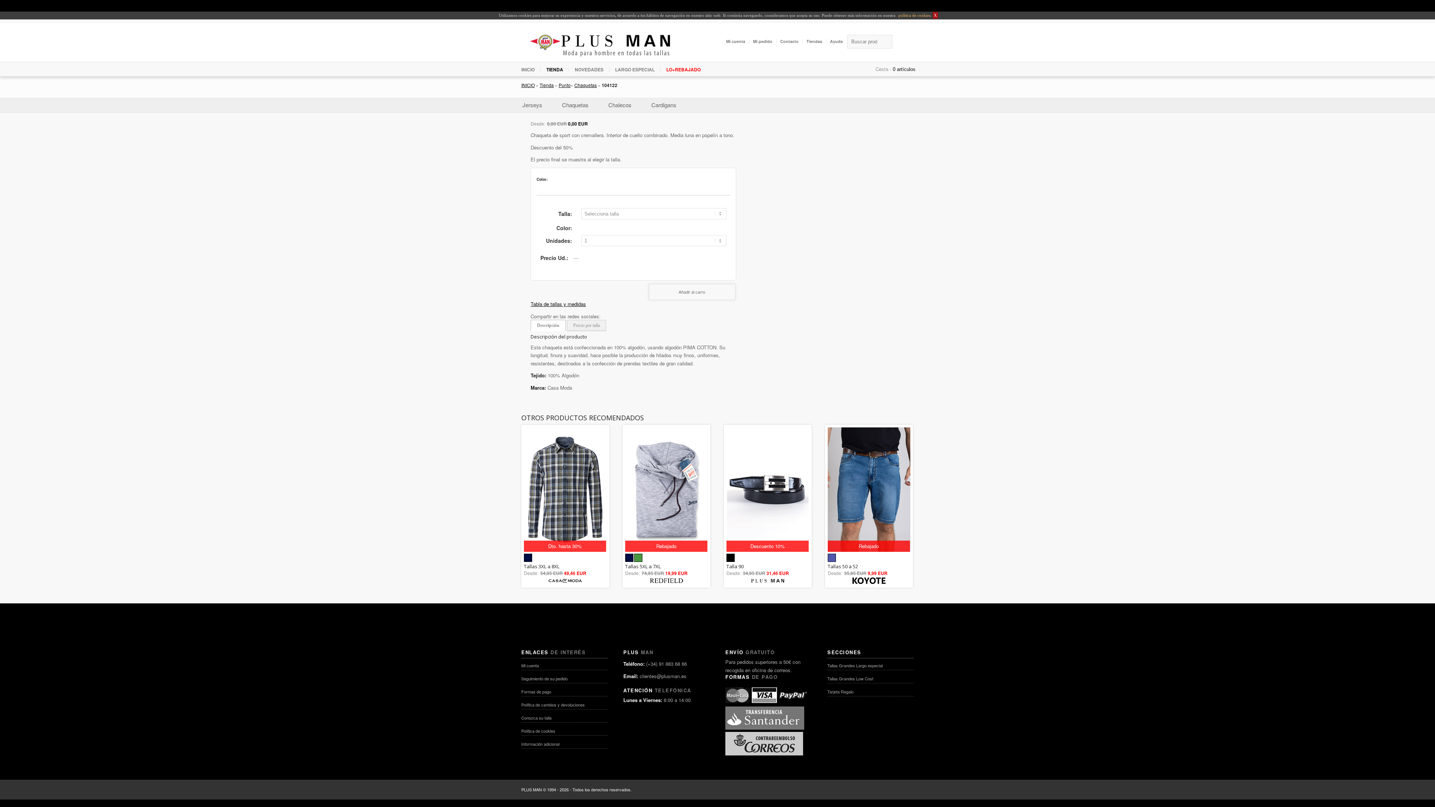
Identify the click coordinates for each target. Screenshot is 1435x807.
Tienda (547, 85)
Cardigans (663, 105)
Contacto (789, 41)
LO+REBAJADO (683, 69)
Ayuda (836, 41)
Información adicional (540, 744)
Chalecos (620, 105)
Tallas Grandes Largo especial (855, 665)
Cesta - (883, 68)
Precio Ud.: (554, 258)
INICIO (528, 69)
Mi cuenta (735, 41)
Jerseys (532, 105)
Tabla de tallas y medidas (558, 303)
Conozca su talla (536, 718)
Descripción (548, 325)
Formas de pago (536, 692)
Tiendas (814, 41)
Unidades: (559, 240)
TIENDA (554, 69)
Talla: (565, 213)
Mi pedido (762, 41)
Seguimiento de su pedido (544, 678)
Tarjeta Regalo (840, 692)
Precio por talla (586, 325)
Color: (564, 228)
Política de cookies (538, 731)
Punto (565, 85)
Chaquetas (585, 85)
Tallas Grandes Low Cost (850, 678)
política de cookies (914, 15)
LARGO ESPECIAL (635, 69)
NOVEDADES (589, 69)
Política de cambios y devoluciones (553, 705)
